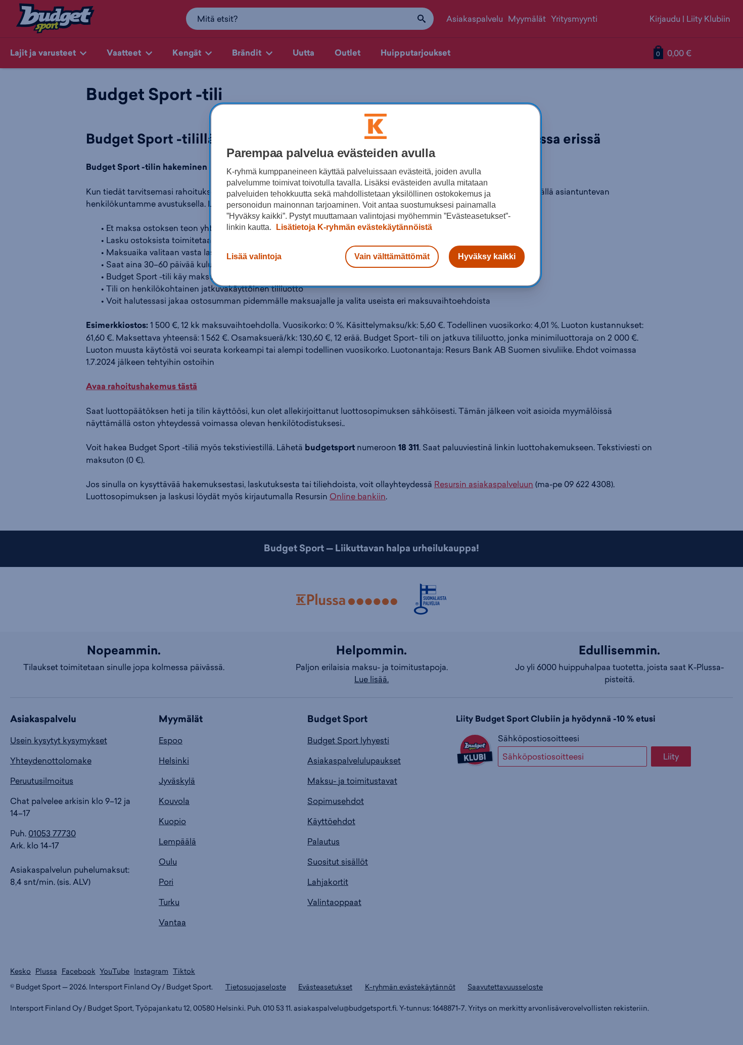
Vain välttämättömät (392, 256)
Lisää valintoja (254, 256)
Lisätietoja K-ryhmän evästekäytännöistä (353, 227)
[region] (375, 195)
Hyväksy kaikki (487, 256)
